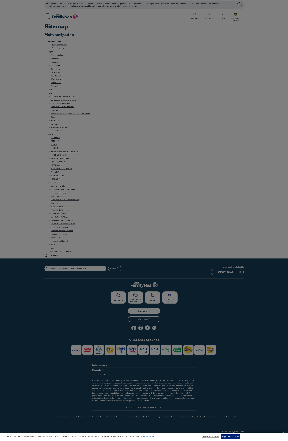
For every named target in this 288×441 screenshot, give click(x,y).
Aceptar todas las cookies (230, 437)
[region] (144, 437)
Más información (148, 436)
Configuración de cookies (210, 437)
